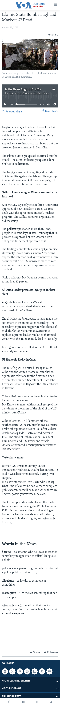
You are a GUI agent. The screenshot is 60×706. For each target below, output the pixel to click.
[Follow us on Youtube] (20, 671)
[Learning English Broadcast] (37, 702)
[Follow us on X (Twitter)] (12, 671)
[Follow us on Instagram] (27, 671)
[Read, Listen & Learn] (9, 702)
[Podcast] (42, 671)
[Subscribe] (49, 671)
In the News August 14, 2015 (23, 89)
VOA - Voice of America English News (28, 93)
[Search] (51, 702)
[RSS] (35, 671)
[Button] (53, 35)
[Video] (23, 702)
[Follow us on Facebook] (5, 671)
